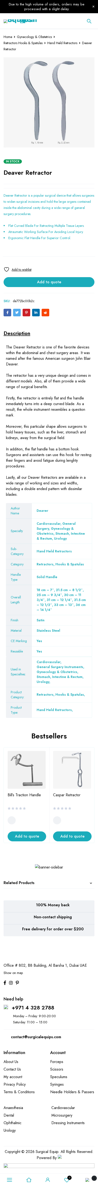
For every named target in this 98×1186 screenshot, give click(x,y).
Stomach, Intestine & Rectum (60, 676)
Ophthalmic (12, 1123)
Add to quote (49, 282)
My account (13, 1077)
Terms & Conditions (19, 1092)
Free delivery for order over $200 (53, 929)
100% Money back (53, 905)
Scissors (56, 1069)
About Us (11, 1061)
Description (17, 333)
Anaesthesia (13, 1107)
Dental (9, 1115)
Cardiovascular (48, 662)
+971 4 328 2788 (33, 1007)
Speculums (58, 1077)
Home (8, 36)
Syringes (57, 1084)
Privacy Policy (15, 1084)
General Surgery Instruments (60, 667)
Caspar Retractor (66, 795)
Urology (43, 681)
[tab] (17, 333)
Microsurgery (61, 1115)
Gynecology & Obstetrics (34, 36)
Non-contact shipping (53, 917)
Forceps (56, 1061)
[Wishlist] (17, 269)
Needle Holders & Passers (72, 1092)
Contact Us (12, 1069)
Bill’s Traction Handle (24, 795)
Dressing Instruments (68, 1123)
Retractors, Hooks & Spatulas (60, 694)
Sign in (48, 1180)
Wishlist (69, 1177)
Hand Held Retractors (62, 43)
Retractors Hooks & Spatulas (23, 43)
